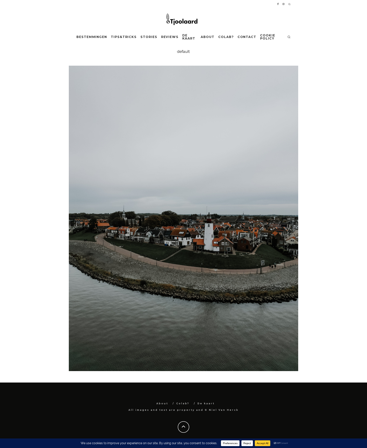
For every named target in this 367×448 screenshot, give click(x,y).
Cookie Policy (267, 37)
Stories (148, 37)
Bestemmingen (91, 37)
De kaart (188, 37)
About (207, 37)
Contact (247, 37)
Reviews (170, 37)
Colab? (226, 37)
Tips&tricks (124, 37)
